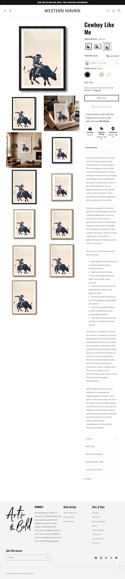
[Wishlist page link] (108, 10)
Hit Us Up (95, 543)
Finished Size (91, 55)
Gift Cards (96, 517)
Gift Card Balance (99, 521)
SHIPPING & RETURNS (95, 462)
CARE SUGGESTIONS (94, 469)
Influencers (96, 534)
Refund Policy (68, 521)
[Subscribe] (47, 557)
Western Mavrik (16, 573)
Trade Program (98, 530)
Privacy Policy (68, 517)
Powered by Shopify (27, 573)
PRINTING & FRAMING (94, 454)
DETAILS (89, 439)
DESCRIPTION (91, 147)
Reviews (95, 513)
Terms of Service (69, 513)
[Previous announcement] (4, 2)
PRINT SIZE (90, 446)
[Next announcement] (120, 2)
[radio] (88, 46)
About (94, 526)
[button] (5, 10)
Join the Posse (98, 539)
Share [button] (89, 479)
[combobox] (101, 63)
